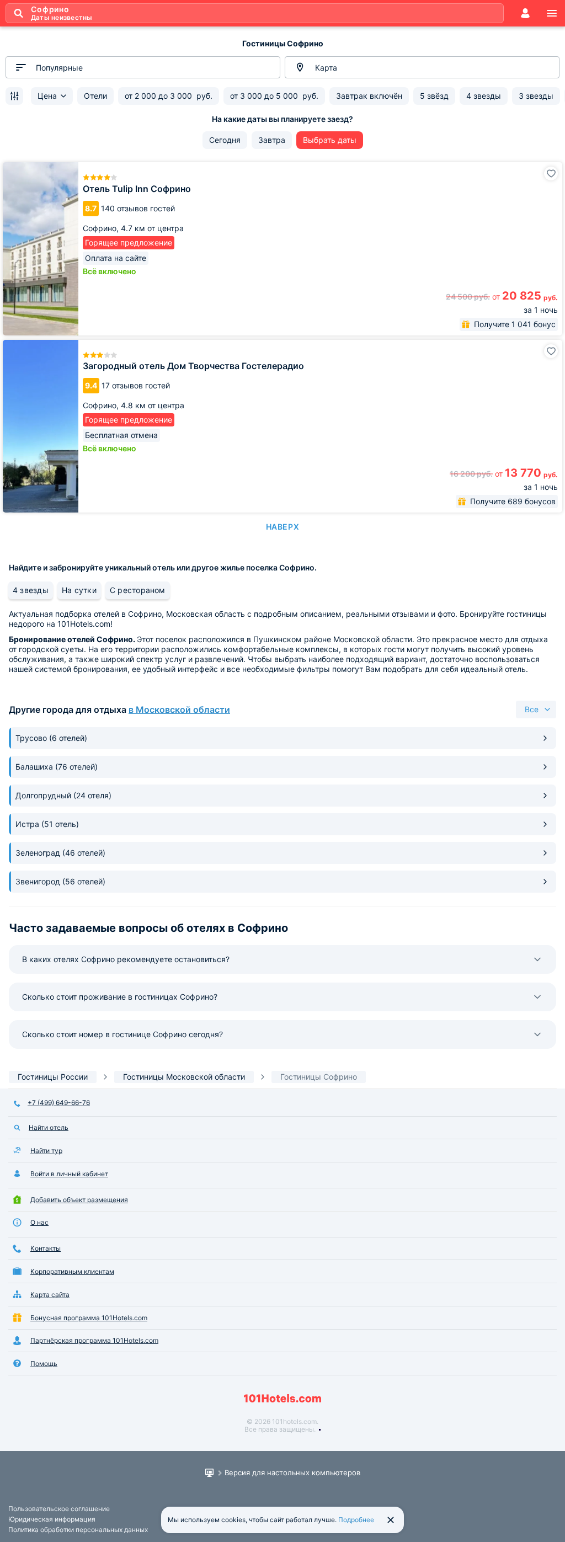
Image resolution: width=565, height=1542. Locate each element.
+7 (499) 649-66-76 (59, 1102)
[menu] (552, 13)
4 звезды (31, 590)
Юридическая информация (51, 1519)
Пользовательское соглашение (59, 1508)
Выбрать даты (329, 140)
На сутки (79, 590)
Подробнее (356, 1520)
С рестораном (138, 590)
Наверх (282, 526)
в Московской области (179, 709)
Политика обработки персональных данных (78, 1529)
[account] (525, 13)
